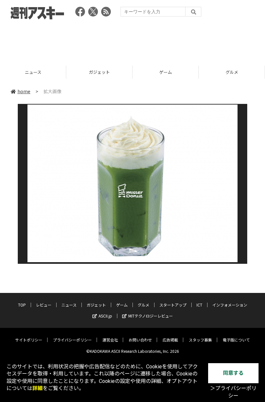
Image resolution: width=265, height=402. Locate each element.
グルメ (174, 72)
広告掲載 (170, 339)
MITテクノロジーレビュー (150, 315)
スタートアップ (172, 304)
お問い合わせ (140, 339)
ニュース (69, 304)
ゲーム (108, 72)
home (23, 91)
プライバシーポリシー (72, 339)
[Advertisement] (132, 40)
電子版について (236, 339)
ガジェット (42, 72)
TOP (22, 304)
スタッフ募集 (200, 339)
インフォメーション (229, 304)
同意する (233, 373)
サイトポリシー (28, 339)
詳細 (37, 388)
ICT (199, 304)
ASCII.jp (105, 315)
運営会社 (110, 339)
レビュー (43, 304)
